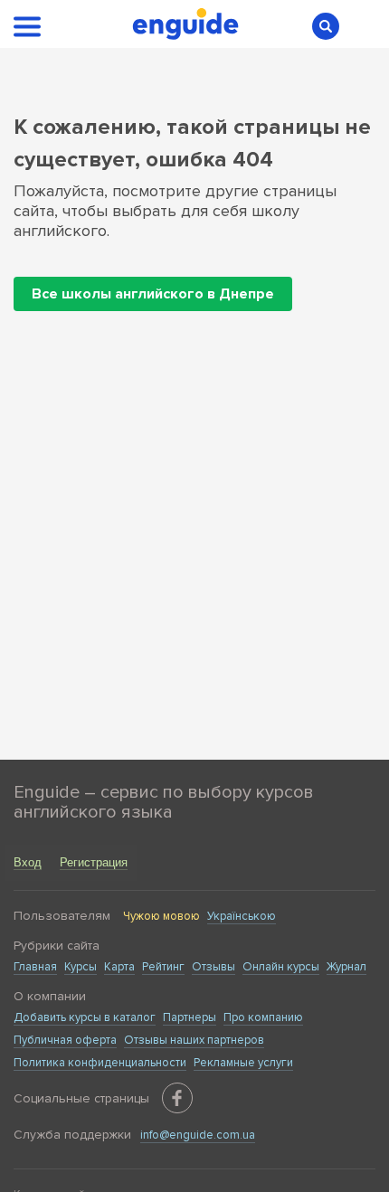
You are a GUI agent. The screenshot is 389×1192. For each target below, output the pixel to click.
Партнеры (189, 1017)
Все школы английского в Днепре (153, 294)
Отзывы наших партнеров (194, 1040)
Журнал (346, 967)
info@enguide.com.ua (197, 1135)
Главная (35, 967)
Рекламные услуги (243, 1062)
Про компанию (263, 1017)
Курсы (80, 967)
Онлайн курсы (280, 967)
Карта (119, 967)
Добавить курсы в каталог (85, 1017)
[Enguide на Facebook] (177, 1098)
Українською (241, 916)
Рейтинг (163, 967)
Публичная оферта (65, 1040)
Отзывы (213, 967)
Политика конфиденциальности (100, 1062)
